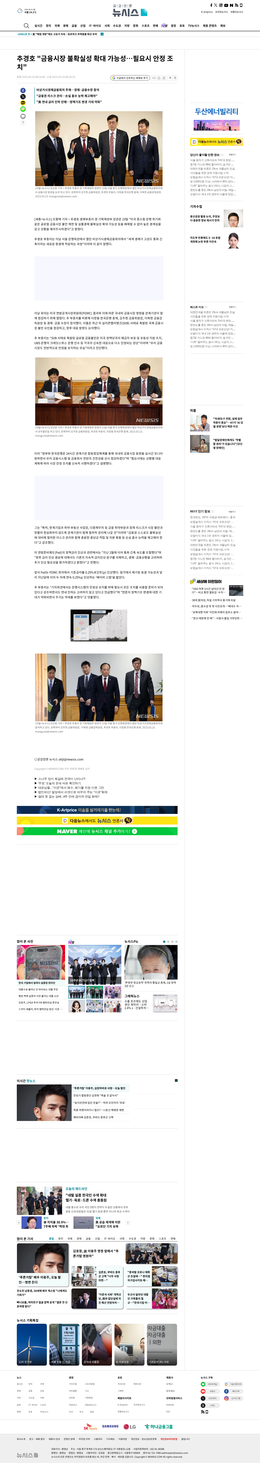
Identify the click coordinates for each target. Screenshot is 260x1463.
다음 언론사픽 (235, 1384)
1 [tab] (164, 942)
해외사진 (137, 1383)
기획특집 (89, 1397)
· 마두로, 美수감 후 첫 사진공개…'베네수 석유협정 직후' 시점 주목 (216, 606)
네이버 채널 (212, 1384)
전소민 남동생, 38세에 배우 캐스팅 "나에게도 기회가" (42, 1293)
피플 (193, 410)
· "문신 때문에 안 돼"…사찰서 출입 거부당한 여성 (216, 618)
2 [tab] (168, 942)
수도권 (117, 25)
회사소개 (21, 1439)
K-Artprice (207, 11)
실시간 (38, 25)
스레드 (212, 1405)
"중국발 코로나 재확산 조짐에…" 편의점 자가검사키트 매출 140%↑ (139, 1276)
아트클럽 (73, 1390)
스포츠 (146, 25)
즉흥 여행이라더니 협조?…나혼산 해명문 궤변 (98, 1110)
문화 (135, 25)
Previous (19, 1223)
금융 (74, 25)
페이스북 (235, 1391)
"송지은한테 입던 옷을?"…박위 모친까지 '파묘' (99, 1103)
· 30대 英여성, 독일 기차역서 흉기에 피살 (213, 600)
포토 (182, 25)
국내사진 (121, 1383)
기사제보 (110, 1439)
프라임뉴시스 (221, 11)
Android (170, 1404)
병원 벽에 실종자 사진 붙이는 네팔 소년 (39, 996)
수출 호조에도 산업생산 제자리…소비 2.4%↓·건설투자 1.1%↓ (136, 1006)
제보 (223, 25)
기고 (87, 1390)
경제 (65, 25)
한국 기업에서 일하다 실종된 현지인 (37, 983)
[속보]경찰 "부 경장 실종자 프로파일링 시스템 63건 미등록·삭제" (58, 34)
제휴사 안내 (54, 1439)
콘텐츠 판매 (69, 1439)
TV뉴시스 (194, 25)
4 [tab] (176, 942)
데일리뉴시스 (91, 1404)
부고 (81, 1411)
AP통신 (169, 1383)
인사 (71, 1411)
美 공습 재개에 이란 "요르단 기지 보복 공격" (108, 1226)
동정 (92, 1411)
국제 (57, 25)
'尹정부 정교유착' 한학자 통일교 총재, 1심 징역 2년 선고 (150, 984)
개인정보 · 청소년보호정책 (144, 1439)
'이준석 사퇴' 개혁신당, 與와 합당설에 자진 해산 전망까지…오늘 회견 (110, 1299)
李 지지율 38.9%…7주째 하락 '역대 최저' (56, 1226)
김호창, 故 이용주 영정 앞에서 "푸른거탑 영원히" (96, 1253)
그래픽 (120, 1390)
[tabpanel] (151, 967)
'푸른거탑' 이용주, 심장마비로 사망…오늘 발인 (99, 1088)
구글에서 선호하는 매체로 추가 (132, 78)
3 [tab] (172, 942)
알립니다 (185, 1439)
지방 (127, 25)
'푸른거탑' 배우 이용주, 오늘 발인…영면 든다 (40, 1280)
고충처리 (98, 1439)
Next (128, 1223)
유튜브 (212, 1391)
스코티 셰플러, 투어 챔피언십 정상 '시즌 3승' (41, 1009)
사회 (107, 25)
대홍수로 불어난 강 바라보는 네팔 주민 (38, 989)
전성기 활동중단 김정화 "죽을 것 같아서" (96, 1095)
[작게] (169, 78)
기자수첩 (196, 206)
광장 (173, 25)
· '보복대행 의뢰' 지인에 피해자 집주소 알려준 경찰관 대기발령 (216, 612)
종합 (51, 1239)
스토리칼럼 (90, 1383)
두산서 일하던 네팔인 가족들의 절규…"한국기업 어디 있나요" (139, 1299)
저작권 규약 (84, 1439)
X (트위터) (212, 1398)
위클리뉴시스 (236, 11)
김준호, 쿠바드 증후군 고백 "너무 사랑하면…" (109, 1276)
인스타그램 (235, 1398)
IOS (168, 1411)
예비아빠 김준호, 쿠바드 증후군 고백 (93, 1117)
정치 (48, 25)
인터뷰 (72, 1397)
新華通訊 (170, 1390)
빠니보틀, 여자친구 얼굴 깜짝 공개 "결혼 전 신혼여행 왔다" (42, 1304)
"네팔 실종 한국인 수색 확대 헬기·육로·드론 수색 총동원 (86, 1197)
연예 (155, 25)
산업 (83, 25)
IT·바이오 (95, 25)
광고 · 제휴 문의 (37, 1439)
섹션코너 (73, 1404)
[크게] (175, 78)
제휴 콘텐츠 (210, 25)
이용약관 (123, 1439)
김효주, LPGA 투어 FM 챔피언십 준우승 (39, 1002)
